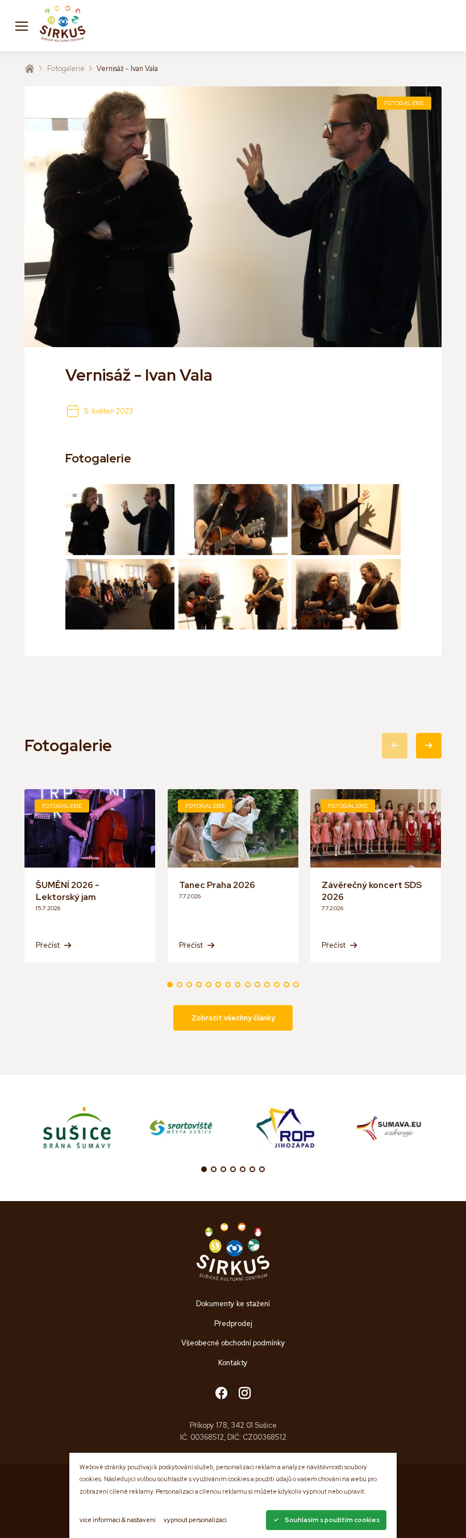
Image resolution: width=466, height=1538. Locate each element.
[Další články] (429, 745)
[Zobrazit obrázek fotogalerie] (119, 519)
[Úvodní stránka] (29, 69)
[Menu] (21, 26)
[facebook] (221, 1394)
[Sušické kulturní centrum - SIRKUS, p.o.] (62, 25)
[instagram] (244, 1394)
